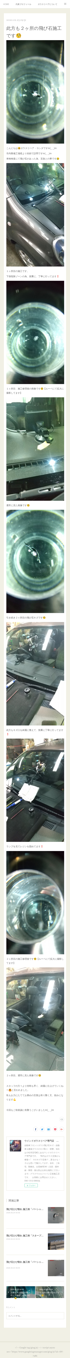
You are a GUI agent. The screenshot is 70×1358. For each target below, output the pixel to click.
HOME (6, 4)
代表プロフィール (23, 4)
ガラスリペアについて (47, 4)
